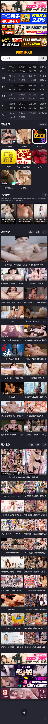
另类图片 (43, 98)
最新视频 (5, 232)
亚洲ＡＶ (12, 76)
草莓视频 (32, 113)
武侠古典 (43, 104)
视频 (3, 77)
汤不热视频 (43, 113)
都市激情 (12, 104)
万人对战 (32, 67)
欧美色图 (32, 95)
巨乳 (37, 232)
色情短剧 (22, 117)
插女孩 (11, 113)
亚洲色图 (22, 95)
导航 (3, 115)
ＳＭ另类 (43, 80)
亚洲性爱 (12, 85)
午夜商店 (22, 113)
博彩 (3, 68)
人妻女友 (32, 104)
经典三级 (22, 89)
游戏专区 (43, 67)
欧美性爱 (43, 85)
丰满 (31, 445)
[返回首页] (45, 719)
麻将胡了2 (12, 71)
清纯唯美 (22, 98)
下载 (44, 195)
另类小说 (22, 108)
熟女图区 (32, 98)
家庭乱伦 (22, 104)
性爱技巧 (43, 108)
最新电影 (5, 444)
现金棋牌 (32, 71)
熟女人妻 (12, 80)
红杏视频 (12, 117)
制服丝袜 (12, 89)
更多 (44, 232)
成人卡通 (32, 85)
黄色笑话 (32, 108)
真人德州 (22, 67)
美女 (31, 232)
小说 (3, 105)
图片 (3, 96)
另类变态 (43, 89)
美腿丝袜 (12, 98)
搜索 (42, 58)
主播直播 (32, 80)
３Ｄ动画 (43, 76)
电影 (3, 87)
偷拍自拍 (22, 85)
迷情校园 (12, 108)
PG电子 (12, 67)
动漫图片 (43, 95)
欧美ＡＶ (32, 76)
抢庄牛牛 (43, 71)
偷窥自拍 (12, 95)
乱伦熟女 (32, 89)
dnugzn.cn (24, 52)
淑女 (37, 445)
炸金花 (22, 71)
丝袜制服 (22, 80)
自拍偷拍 (22, 76)
